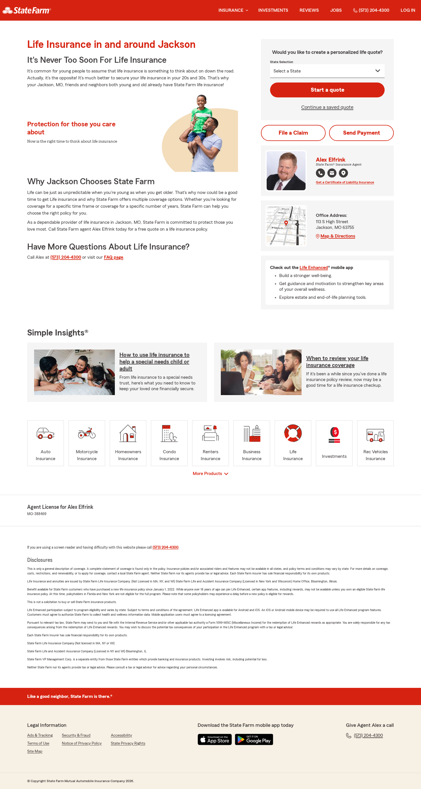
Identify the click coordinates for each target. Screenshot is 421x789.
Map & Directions (337, 236)
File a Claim (293, 133)
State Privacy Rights (128, 743)
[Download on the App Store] (215, 739)
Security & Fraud (76, 735)
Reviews (309, 10)
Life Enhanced (314, 267)
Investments (273, 10)
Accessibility (121, 735)
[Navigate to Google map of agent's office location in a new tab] (343, 173)
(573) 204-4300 (374, 10)
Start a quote (327, 90)
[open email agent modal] (332, 173)
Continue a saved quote (327, 107)
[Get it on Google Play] (254, 739)
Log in (408, 10)
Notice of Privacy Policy (82, 743)
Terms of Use (38, 743)
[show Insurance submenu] (245, 10)
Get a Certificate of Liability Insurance (345, 182)
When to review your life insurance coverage (337, 362)
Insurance (231, 10)
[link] (27, 10)
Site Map (34, 751)
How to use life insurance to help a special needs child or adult (154, 362)
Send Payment (361, 133)
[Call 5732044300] (320, 173)
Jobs (336, 10)
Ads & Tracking (40, 735)
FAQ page (113, 257)
